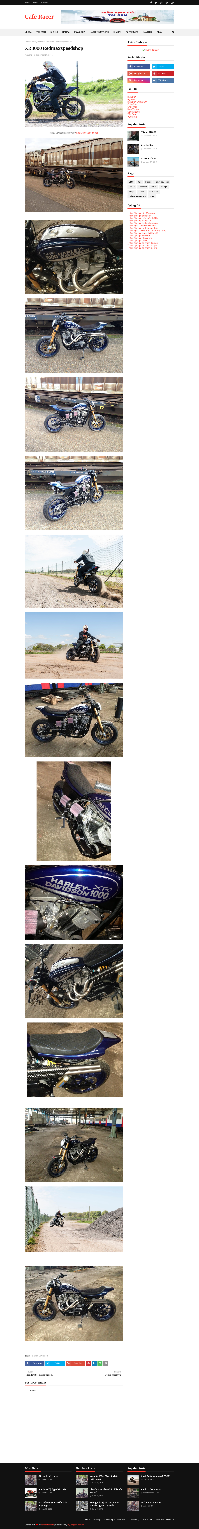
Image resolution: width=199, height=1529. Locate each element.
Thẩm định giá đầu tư (137, 240)
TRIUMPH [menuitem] (41, 32)
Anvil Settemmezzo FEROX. (155, 1476)
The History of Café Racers (115, 1519)
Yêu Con (131, 114)
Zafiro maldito (148, 158)
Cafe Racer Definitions (164, 1519)
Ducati (148, 182)
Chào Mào (132, 107)
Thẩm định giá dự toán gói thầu (142, 228)
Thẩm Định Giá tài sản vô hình (141, 225)
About (35, 3)
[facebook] (151, 2)
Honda (132, 187)
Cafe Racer (39, 16)
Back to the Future (151, 1489)
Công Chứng (133, 112)
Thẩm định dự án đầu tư (139, 220)
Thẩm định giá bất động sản (141, 213)
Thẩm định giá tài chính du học (142, 248)
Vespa (131, 192)
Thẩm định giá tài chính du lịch (142, 245)
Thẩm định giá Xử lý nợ (138, 235)
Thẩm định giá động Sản (139, 215)
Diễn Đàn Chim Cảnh (137, 102)
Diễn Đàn (131, 97)
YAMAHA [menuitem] (147, 32)
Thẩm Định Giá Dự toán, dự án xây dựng (146, 230)
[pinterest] (167, 2)
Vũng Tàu (132, 117)
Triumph (163, 187)
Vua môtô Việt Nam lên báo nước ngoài (52, 1504)
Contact (44, 3)
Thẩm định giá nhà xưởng (139, 238)
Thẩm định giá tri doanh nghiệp (142, 223)
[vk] (163, 80)
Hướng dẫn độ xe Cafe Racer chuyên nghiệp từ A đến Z (104, 1504)
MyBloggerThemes (75, 1525)
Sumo (29, 55)
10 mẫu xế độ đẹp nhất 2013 (52, 1489)
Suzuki (153, 187)
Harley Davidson (39, 42)
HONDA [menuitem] (66, 32)
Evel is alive (147, 145)
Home (27, 3)
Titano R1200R (148, 132)
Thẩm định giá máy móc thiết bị (142, 218)
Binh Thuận (133, 109)
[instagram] (161, 2)
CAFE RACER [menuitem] (132, 32)
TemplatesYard (47, 1525)
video (152, 196)
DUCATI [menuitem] (117, 32)
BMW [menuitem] (159, 32)
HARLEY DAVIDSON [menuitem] (99, 32)
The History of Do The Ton (141, 1519)
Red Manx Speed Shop (87, 133)
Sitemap (96, 1519)
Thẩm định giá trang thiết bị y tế (142, 233)
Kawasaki (143, 187)
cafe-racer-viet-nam (137, 196)
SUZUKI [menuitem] (54, 32)
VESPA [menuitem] (28, 32)
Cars (139, 182)
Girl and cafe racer (48, 1476)
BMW (131, 182)
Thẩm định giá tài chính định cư (142, 243)
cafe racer (153, 192)
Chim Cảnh (132, 104)
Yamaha (142, 192)
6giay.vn (131, 99)
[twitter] (156, 2)
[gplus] (172, 2)
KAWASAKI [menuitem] (79, 32)
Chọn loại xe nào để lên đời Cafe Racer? (106, 1491)
